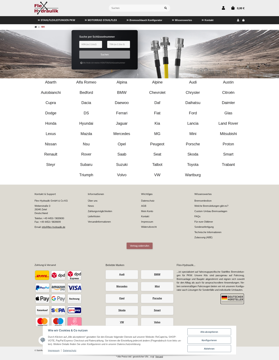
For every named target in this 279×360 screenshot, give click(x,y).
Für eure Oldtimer (203, 221)
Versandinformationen (99, 221)
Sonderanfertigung (204, 226)
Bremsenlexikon (203, 200)
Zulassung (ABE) (203, 237)
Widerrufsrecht (149, 226)
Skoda (121, 310)
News (91, 205)
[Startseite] (36, 27)
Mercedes (121, 286)
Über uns (93, 200)
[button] (223, 8)
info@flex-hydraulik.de (53, 227)
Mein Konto (147, 211)
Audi (121, 274)
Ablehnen (209, 348)
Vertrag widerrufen (139, 245)
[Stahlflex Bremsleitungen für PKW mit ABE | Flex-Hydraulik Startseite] (46, 7)
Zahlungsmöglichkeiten (100, 211)
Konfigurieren (209, 340)
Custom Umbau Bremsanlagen (210, 211)
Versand (159, 356)
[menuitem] (56, 20)
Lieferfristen (94, 216)
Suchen (105, 54)
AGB (143, 205)
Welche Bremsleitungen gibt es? (211, 205)
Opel (121, 298)
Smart (157, 310)
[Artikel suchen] (165, 8)
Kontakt (145, 216)
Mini (157, 286)
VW (122, 322)
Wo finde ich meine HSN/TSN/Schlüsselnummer (104, 63)
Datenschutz (69, 350)
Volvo (157, 322)
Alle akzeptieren (209, 331)
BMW (157, 274)
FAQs (197, 216)
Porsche (157, 298)
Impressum (54, 350)
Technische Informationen (207, 232)
